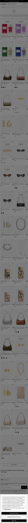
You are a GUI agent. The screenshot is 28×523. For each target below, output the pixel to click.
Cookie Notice (7, 509)
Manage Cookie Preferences (14, 516)
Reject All (14, 520)
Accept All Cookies (14, 513)
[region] (14, 508)
